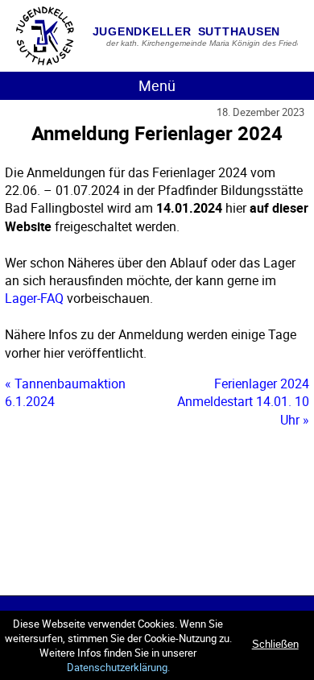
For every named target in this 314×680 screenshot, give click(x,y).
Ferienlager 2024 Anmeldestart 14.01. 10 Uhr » (243, 402)
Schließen (275, 644)
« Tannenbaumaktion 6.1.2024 (65, 392)
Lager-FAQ (34, 298)
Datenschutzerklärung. (118, 667)
